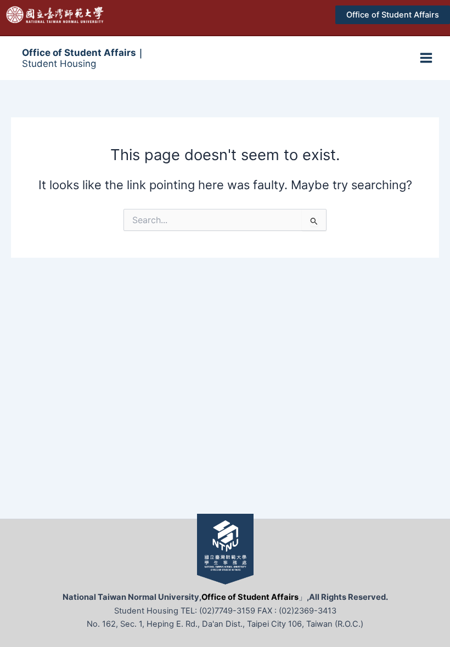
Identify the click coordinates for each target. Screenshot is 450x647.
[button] (392, 15)
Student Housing (83, 58)
